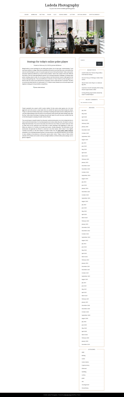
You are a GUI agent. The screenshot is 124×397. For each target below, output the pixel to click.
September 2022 (86, 237)
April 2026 (84, 117)
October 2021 (85, 273)
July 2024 (84, 182)
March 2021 (85, 295)
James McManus (56, 65)
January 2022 (85, 263)
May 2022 (84, 250)
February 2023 (85, 221)
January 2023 (85, 224)
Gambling (34, 14)
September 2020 (86, 315)
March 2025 (85, 156)
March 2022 (85, 256)
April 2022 (84, 253)
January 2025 (85, 162)
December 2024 (86, 165)
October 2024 (85, 172)
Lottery (72, 14)
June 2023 (84, 208)
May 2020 (84, 328)
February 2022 (85, 260)
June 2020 (84, 325)
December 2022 (86, 227)
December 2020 (86, 305)
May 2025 (84, 149)
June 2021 (84, 286)
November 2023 (86, 191)
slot (55, 14)
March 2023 (85, 217)
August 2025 (85, 139)
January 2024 (85, 188)
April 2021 (84, 292)
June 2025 (84, 146)
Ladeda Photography (62, 5)
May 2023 (84, 211)
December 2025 (86, 130)
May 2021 (84, 289)
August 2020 (85, 318)
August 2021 (85, 279)
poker (49, 14)
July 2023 (84, 204)
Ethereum (84, 368)
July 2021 (84, 282)
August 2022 (85, 240)
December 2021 (86, 266)
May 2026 (84, 113)
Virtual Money (82, 14)
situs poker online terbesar (65, 130)
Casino (26, 14)
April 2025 (84, 152)
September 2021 (86, 276)
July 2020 (84, 321)
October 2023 (85, 195)
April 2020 (84, 331)
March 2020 (85, 334)
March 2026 (85, 120)
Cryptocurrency (94, 14)
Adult (83, 352)
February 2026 (85, 123)
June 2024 (84, 185)
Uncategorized (85, 384)
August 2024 (85, 178)
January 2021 (85, 302)
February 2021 (85, 299)
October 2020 (85, 312)
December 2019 (86, 344)
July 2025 (84, 143)
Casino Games (63, 14)
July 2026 (84, 110)
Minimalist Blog (67, 395)
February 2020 (85, 338)
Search (83, 60)
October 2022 (85, 234)
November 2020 (86, 308)
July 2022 (84, 243)
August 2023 (85, 201)
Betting (42, 14)
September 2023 (86, 198)
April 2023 (84, 214)
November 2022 (86, 230)
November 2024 (86, 169)
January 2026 (85, 126)
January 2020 (85, 341)
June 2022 (84, 247)
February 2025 (85, 159)
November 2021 (86, 269)
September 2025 (86, 136)
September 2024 (86, 175)
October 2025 (85, 133)
